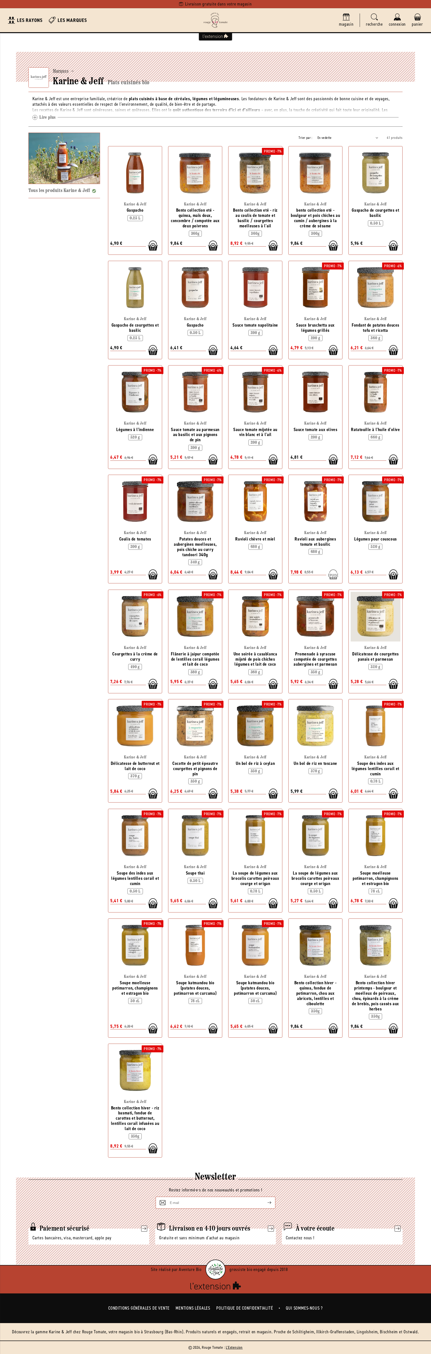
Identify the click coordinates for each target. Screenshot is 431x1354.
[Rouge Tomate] (215, 20)
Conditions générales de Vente (139, 1308)
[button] (374, 20)
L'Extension (234, 1347)
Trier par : (305, 137)
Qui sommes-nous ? (304, 1308)
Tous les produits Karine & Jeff (59, 190)
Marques (61, 71)
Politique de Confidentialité (244, 1308)
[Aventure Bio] (215, 1269)
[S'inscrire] (265, 1203)
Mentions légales (193, 1308)
